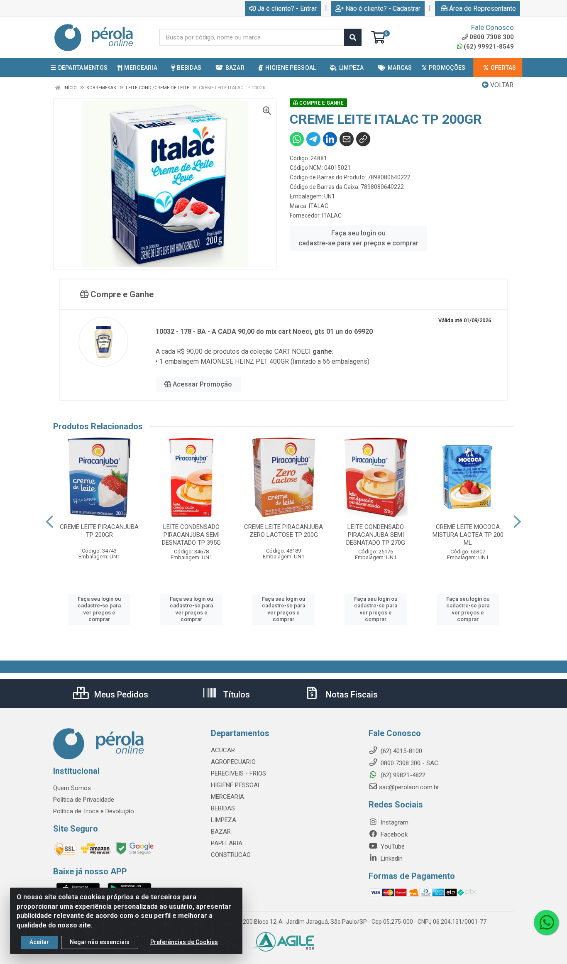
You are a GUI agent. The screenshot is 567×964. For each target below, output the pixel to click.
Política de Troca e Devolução (93, 811)
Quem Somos (72, 788)
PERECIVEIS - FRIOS (238, 773)
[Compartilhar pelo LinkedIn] (330, 139)
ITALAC (318, 206)
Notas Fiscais (351, 695)
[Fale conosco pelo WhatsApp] (546, 922)
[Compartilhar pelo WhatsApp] (297, 139)
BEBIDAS (223, 808)
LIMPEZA (223, 820)
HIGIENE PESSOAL (236, 785)
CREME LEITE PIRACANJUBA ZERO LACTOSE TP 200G (283, 530)
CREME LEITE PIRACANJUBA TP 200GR (99, 530)
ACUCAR (223, 750)
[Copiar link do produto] (363, 139)
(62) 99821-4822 (402, 775)
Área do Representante (482, 8)
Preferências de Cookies (184, 942)
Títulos (235, 695)
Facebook (393, 834)
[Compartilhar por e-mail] (347, 139)
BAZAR (221, 831)
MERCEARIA (227, 796)
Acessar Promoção (201, 384)
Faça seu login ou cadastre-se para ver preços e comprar (358, 238)
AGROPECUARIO (233, 762)
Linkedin (391, 858)
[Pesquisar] (353, 37)
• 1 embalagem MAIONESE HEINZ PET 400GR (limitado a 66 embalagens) (262, 361)
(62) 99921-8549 (489, 46)
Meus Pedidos (120, 695)
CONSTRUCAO (231, 855)
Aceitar (39, 942)
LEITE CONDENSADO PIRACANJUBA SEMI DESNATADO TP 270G (375, 534)
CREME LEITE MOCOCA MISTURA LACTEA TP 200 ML (468, 534)
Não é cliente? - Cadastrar (382, 8)
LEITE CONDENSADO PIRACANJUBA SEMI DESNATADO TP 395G (191, 534)
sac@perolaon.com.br (409, 787)
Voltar (501, 85)
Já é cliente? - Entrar (287, 8)
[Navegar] (49, 521)
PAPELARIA (226, 843)
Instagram (393, 822)
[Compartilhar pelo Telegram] (313, 139)
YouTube (392, 846)
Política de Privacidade (83, 799)
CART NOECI (292, 351)
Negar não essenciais (100, 942)
